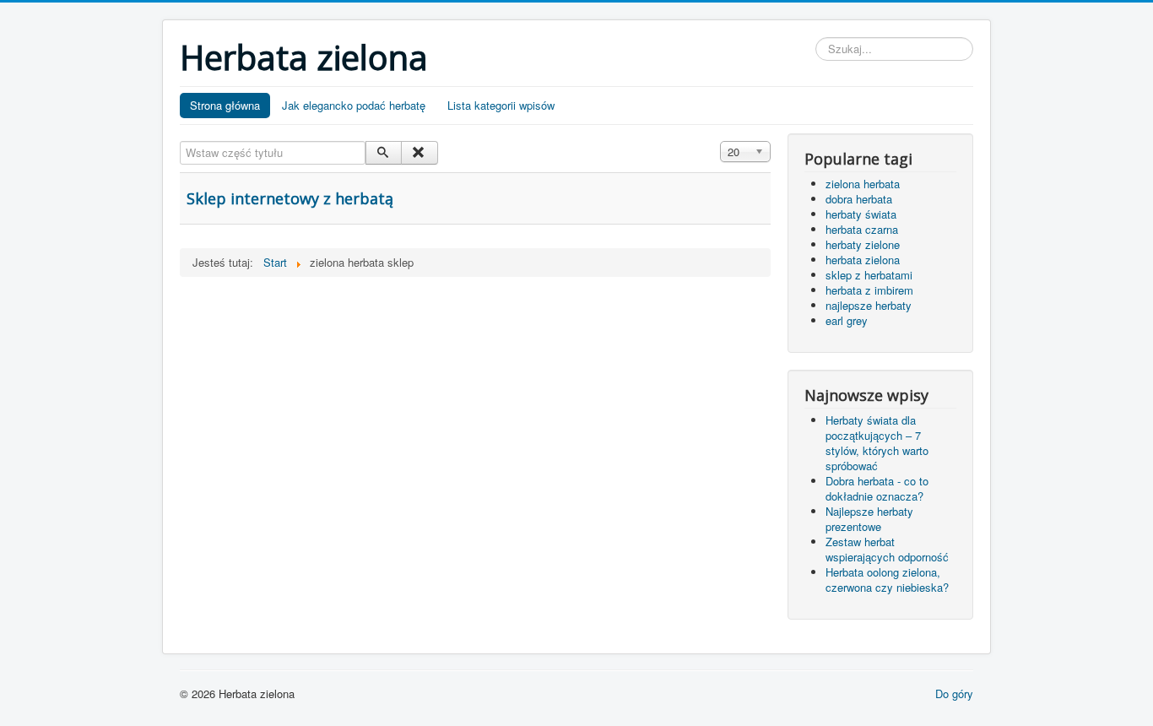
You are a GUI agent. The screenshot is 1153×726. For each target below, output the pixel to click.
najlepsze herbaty (869, 305)
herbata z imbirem (869, 290)
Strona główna (225, 105)
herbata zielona (863, 260)
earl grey (847, 320)
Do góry (954, 693)
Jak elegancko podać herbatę (353, 105)
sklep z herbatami (869, 275)
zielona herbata (863, 184)
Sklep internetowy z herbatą (290, 198)
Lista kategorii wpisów (501, 105)
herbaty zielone (863, 244)
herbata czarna (862, 229)
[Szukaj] (383, 153)
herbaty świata (861, 214)
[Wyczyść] (419, 153)
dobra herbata (859, 199)
